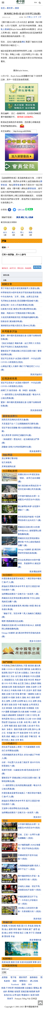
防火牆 (21, 712)
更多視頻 (37, 919)
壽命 (13, 740)
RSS (30, 984)
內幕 (19, 690)
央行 (29, 697)
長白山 (13, 719)
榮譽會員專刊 (10, 416)
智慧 (22, 736)
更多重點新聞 (35, 571)
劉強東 (9, 708)
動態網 (32, 991)
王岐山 (27, 683)
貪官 (35, 690)
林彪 (22, 733)
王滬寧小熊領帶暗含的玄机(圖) (15, 808)
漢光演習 (20, 669)
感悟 (26, 736)
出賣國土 (25, 673)
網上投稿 (34, 981)
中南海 (14, 690)
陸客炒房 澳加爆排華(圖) (11, 321)
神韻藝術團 (19, 988)
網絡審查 (12, 715)
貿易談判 (21, 687)
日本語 (34, 999)
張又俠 (18, 673)
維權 (27, 712)
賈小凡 (24, 926)
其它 (39, 962)
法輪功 (5, 715)
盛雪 (35, 929)
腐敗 (4, 694)
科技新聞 (28, 962)
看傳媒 (11, 991)
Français (18, 999)
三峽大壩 (34, 673)
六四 (17, 680)
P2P (3, 712)
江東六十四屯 (31, 715)
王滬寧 (34, 687)
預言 (35, 736)
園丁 (31, 929)
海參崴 (25, 705)
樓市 (6, 705)
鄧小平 (16, 733)
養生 (22, 740)
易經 (8, 736)
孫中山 (35, 729)
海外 (4, 729)
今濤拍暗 (12, 926)
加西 (37, 995)
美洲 (4, 962)
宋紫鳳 (5, 926)
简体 (35, 2)
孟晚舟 (34, 683)
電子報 (13, 977)
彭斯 (10, 687)
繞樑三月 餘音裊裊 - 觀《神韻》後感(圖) (18, 390)
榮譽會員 (17, 185)
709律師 (32, 712)
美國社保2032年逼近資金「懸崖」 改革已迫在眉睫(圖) (29, 478)
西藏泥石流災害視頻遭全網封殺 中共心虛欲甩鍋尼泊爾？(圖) (29, 541)
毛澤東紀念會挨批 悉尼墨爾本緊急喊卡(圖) (19, 301)
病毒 (4, 669)
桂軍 (25, 729)
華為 (15, 683)
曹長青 (7, 936)
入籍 (29, 726)
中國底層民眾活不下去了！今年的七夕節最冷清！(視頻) (28, 900)
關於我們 (23, 977)
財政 (11, 705)
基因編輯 (14, 712)
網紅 (24, 42)
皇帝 (35, 733)
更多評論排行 (36, 374)
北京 (4, 708)
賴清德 (31, 666)
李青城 (16, 933)
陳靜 (20, 929)
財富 (15, 705)
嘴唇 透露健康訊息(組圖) (12, 621)
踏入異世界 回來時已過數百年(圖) (16, 435)
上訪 (39, 712)
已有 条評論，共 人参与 (14, 254)
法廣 (37, 694)
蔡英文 (36, 705)
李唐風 (25, 929)
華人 (30, 722)
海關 (11, 726)
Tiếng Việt (26, 999)
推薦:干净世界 (7, 988)
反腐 (8, 694)
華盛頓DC (25, 995)
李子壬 (32, 933)
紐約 (19, 995)
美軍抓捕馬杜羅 (9, 466)
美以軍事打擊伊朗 (10, 458)
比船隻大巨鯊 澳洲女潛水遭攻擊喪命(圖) (18, 309)
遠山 (6, 929)
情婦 (39, 690)
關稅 (39, 683)
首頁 (3, 8)
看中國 (23, 694)
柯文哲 (31, 680)
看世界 (10, 8)
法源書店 (29, 988)
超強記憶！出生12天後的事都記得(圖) (17, 305)
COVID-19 (10, 669)
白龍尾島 (21, 719)
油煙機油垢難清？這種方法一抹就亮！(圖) (20, 594)
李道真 (31, 926)
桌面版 (5, 977)
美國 (15, 687)
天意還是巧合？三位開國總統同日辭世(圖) (20, 424)
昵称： (5, 247)
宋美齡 (10, 733)
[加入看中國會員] (21, 160)
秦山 (6, 933)
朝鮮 (13, 697)
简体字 (10, 999)
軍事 (35, 962)
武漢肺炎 (18, 666)
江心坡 (28, 719)
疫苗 (26, 680)
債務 (33, 697)
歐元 (26, 701)
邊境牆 (5, 687)
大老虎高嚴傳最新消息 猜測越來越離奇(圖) (19, 317)
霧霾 (7, 712)
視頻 (5, 820)
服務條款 (34, 977)
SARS (34, 719)
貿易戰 (5, 673)
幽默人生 (15, 736)
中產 (20, 705)
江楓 (26, 933)
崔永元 (7, 690)
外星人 (7, 740)
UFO (6, 683)
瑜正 (22, 933)
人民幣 (14, 701)
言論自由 (12, 722)
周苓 (15, 929)
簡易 (19, 926)
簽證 (20, 726)
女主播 (20, 722)
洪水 (13, 676)
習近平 (11, 673)
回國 (24, 726)
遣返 (15, 726)
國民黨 (27, 669)
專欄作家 (7, 922)
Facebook (15, 984)
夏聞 (11, 929)
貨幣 (8, 701)
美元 (4, 701)
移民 (35, 722)
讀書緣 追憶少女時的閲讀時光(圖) (16, 447)
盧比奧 (37, 666)
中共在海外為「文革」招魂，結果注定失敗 (19, 297)
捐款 (15, 981)
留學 (6, 726)
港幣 (35, 701)
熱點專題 (7, 454)
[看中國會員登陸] (21, 166)
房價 (19, 708)
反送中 (29, 690)
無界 (38, 991)
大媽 (15, 708)
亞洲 (17, 962)
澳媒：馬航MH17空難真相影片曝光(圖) (18, 313)
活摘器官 (21, 715)
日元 (30, 701)
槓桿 (38, 697)
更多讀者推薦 (36, 410)
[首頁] (20, 3)
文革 (17, 740)
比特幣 (20, 701)
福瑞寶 (17, 991)
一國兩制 (30, 694)
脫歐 (24, 697)
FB (9, 697)
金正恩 (21, 683)
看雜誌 (36, 988)
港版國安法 (9, 680)
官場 (17, 694)
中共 (11, 683)
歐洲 (8, 962)
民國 (20, 729)
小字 (39, 17)
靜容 (11, 933)
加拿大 (19, 697)
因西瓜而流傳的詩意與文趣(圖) (15, 420)
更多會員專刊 (35, 451)
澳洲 (17, 8)
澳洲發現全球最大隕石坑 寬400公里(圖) (18, 325)
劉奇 (26, 733)
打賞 (28, 17)
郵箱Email (5, 969)
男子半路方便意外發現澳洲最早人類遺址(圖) (20, 288)
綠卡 (33, 726)
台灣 (31, 705)
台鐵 (33, 669)
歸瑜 (36, 926)
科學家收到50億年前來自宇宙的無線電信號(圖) (21, 292)
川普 (25, 666)
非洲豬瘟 (30, 708)
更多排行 (37, 817)
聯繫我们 (23, 981)
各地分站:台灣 (10, 995)
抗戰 (29, 729)
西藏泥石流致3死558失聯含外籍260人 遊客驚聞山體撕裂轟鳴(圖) (29, 530)
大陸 (37, 708)
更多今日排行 (35, 641)
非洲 (22, 962)
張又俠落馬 (7, 462)
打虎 (13, 694)
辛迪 (13, 936)
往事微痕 (26, 676)
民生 (38, 726)
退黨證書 (25, 991)
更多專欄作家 (35, 940)
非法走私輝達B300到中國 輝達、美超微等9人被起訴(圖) (29, 563)
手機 (31, 736)
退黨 (21, 680)
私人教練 (5, 29)
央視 (26, 722)
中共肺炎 (6, 666)
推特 (24, 984)
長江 (8, 676)
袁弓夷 (18, 676)
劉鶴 (28, 687)
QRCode (21, 210)
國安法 (38, 669)
